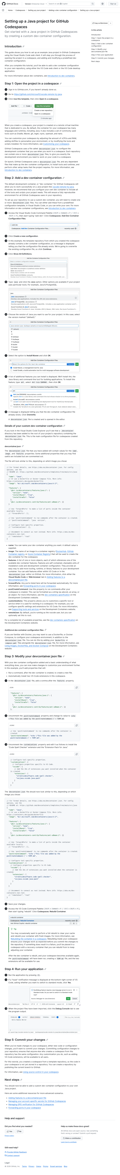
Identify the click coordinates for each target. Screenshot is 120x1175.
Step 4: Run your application (24, 969)
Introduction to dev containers (61, 76)
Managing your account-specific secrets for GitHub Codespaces (37, 1101)
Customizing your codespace (56, 144)
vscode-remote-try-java (63, 187)
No (20, 1131)
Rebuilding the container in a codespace (28, 939)
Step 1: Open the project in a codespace (32, 83)
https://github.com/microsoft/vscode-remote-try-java (38, 94)
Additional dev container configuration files (24, 630)
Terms (24, 1166)
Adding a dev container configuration (63, 10)
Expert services (56, 1166)
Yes (10, 1131)
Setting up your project (37, 10)
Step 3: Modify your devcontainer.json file (33, 656)
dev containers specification (57, 595)
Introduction (13, 46)
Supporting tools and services (25, 609)
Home (10, 10)
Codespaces (20, 10)
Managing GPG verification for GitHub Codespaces (31, 1104)
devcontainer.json (13, 446)
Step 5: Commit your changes (25, 1039)
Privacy (31, 1166)
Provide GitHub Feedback (17, 1152)
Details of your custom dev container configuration (33, 425)
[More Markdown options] (111, 23)
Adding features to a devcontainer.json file (27, 1098)
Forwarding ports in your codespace (39, 586)
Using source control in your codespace (40, 1072)
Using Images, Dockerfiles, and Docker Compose (26, 646)
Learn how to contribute (69, 1142)
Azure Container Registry (39, 554)
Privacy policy (9, 1135)
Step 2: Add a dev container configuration (33, 178)
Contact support (13, 1155)
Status (38, 1166)
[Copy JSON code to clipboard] (76, 687)
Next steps (12, 1079)
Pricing (45, 1166)
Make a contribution (73, 1138)
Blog (65, 1166)
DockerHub (61, 551)
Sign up (113, 4)
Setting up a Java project (89, 10)
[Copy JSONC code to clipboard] (76, 725)
